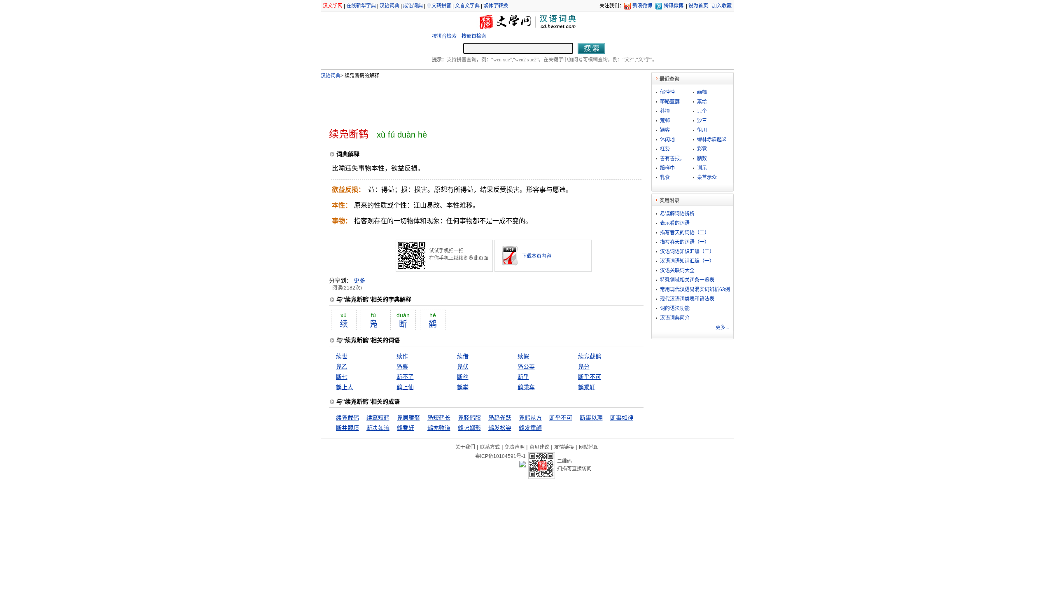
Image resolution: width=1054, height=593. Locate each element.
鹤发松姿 (499, 428)
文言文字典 (467, 6)
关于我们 (465, 447)
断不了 (405, 377)
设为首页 (698, 6)
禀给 (702, 102)
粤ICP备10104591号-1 (500, 456)
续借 (463, 356)
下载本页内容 (536, 256)
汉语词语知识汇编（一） (687, 261)
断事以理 (591, 417)
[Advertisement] (473, 100)
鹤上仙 (405, 387)
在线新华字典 (361, 6)
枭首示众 (707, 177)
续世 (341, 356)
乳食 (665, 177)
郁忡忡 (667, 92)
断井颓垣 (347, 428)
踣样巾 (667, 168)
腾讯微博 (673, 6)
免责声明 (515, 447)
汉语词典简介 (675, 318)
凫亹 (402, 366)
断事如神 (621, 417)
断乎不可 (589, 377)
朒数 (702, 158)
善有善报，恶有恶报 (682, 158)
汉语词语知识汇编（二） (687, 251)
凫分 (584, 366)
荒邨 (665, 121)
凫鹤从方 (530, 417)
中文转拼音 (439, 6)
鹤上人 (344, 387)
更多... (722, 327)
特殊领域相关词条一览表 (687, 280)
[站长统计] (522, 465)
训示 (702, 168)
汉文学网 (333, 6)
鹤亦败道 (438, 428)
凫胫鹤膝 (469, 417)
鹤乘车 (526, 387)
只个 (702, 111)
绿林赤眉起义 (712, 139)
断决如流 (377, 428)
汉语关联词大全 (677, 270)
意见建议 (539, 447)
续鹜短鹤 (377, 417)
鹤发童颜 (530, 428)
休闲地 (667, 139)
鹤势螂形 (469, 428)
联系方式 (490, 447)
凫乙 (341, 366)
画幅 (702, 92)
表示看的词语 (675, 223)
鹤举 (463, 387)
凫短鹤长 (438, 417)
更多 (359, 280)
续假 (523, 356)
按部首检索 (474, 36)
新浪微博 (642, 6)
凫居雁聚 (408, 417)
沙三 (702, 121)
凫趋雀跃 (499, 417)
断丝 (463, 377)
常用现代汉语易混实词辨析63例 (695, 289)
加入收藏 (722, 6)
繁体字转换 (495, 6)
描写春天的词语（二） (684, 233)
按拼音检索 (444, 36)
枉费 (665, 149)
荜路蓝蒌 (670, 102)
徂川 (702, 130)
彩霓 (702, 149)
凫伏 (463, 366)
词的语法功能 (675, 308)
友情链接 (564, 447)
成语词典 (413, 6)
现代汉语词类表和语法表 (687, 299)
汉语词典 (389, 6)
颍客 (665, 130)
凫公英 (526, 366)
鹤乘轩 (586, 387)
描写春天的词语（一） (684, 242)
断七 (341, 377)
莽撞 (665, 111)
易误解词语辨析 (677, 214)
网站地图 (589, 447)
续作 (402, 356)
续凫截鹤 (589, 356)
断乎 (523, 377)
